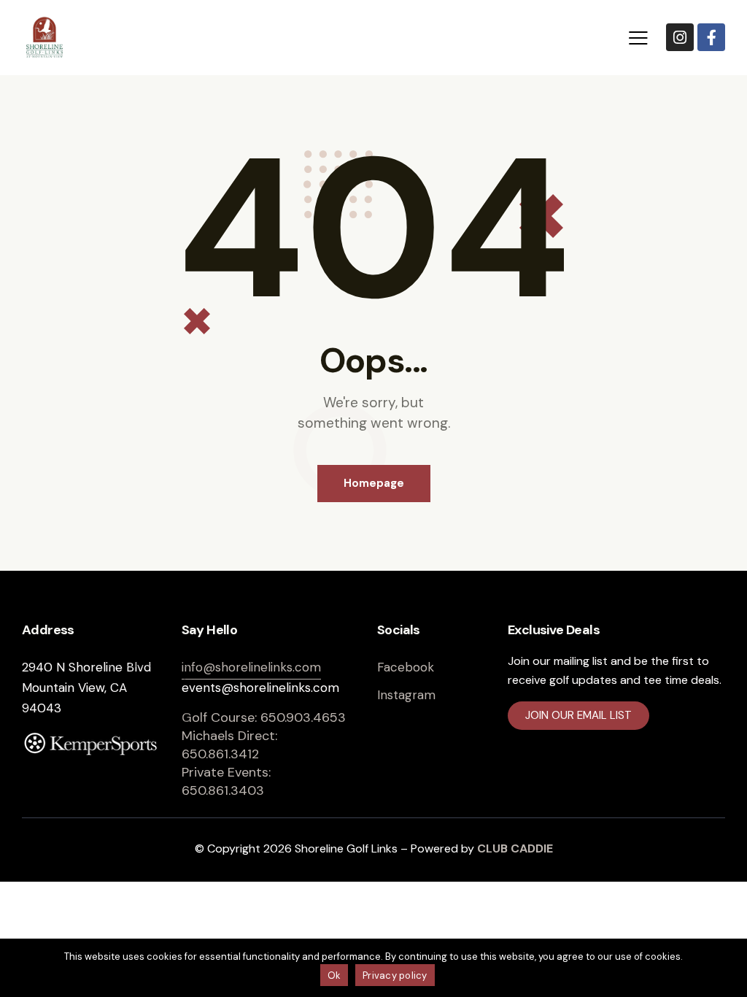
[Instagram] (680, 37)
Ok (334, 975)
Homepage (374, 483)
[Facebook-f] (711, 37)
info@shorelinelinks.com (251, 667)
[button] (638, 37)
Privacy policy (395, 975)
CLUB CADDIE (515, 848)
